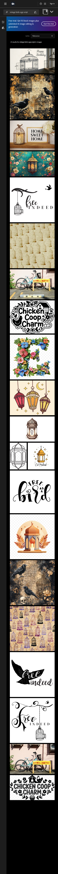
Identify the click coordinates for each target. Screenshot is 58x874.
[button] (41, 4)
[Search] (7, 12)
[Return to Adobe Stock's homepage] (13, 4)
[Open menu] (5, 3)
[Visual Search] (35, 12)
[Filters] (3, 22)
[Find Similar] (3, 28)
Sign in (52, 4)
